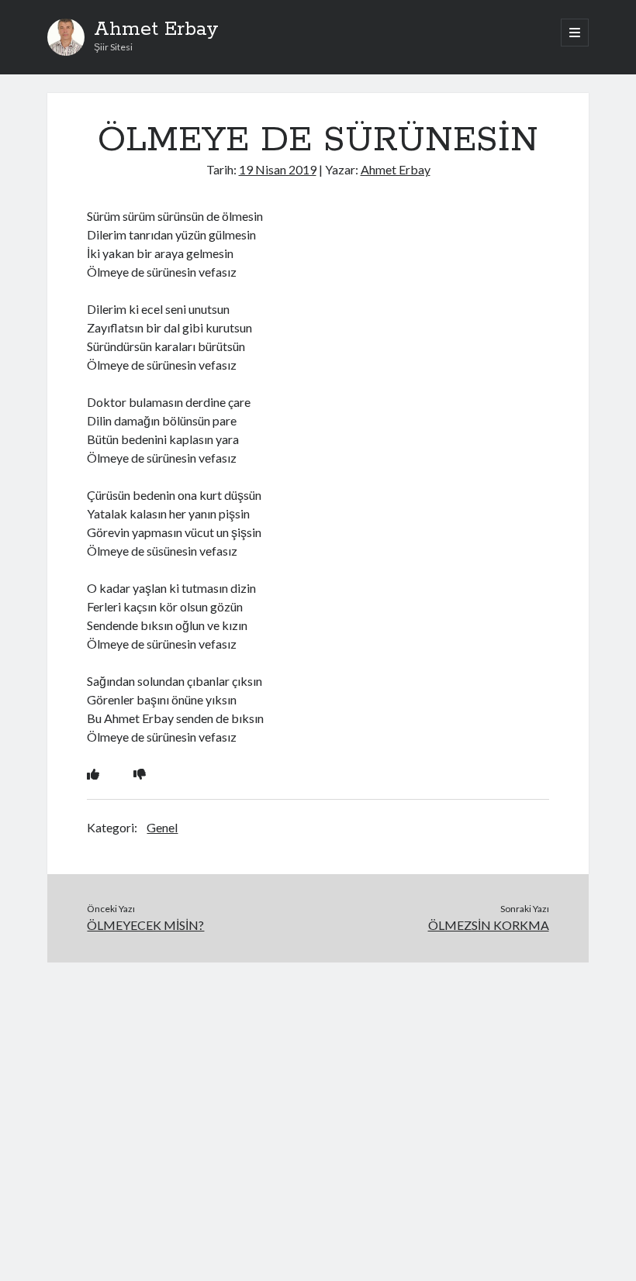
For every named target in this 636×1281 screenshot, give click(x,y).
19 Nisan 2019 (277, 169)
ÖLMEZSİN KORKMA (488, 925)
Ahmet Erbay (156, 29)
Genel (162, 827)
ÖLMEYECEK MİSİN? (145, 925)
